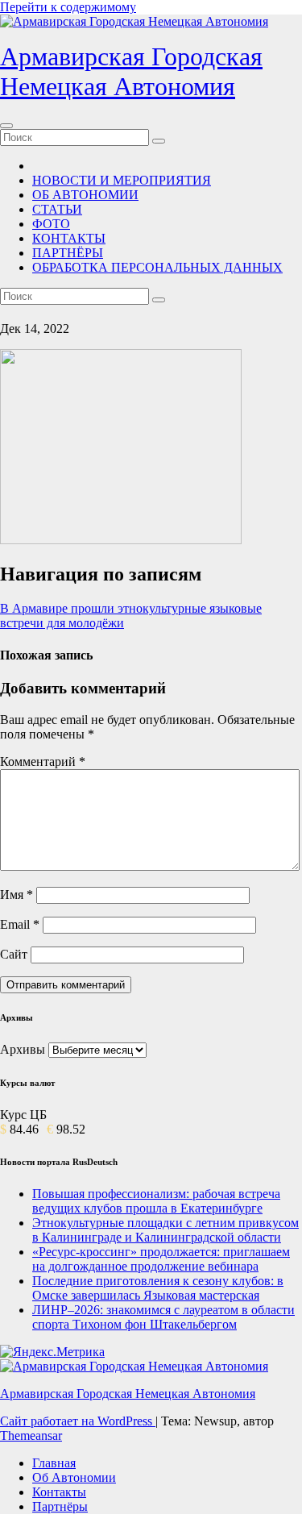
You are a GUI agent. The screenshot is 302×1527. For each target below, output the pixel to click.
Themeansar (31, 1435)
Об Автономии (74, 1477)
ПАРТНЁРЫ (67, 253)
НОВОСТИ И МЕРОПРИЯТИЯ (121, 180)
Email (19, 924)
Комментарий (42, 761)
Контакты (59, 1492)
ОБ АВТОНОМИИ (85, 195)
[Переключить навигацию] (6, 125)
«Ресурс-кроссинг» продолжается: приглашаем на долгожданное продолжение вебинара (161, 1259)
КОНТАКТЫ (68, 238)
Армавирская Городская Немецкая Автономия (131, 71)
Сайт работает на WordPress (77, 1421)
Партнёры (60, 1506)
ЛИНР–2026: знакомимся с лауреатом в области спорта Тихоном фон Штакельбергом (163, 1317)
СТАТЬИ (57, 209)
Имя (16, 894)
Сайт (13, 954)
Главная (54, 1463)
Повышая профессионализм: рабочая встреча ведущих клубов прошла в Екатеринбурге (156, 1201)
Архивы (22, 1049)
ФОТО (51, 224)
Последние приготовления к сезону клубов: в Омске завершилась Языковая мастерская (157, 1288)
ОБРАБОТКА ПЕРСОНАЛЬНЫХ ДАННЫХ (157, 267)
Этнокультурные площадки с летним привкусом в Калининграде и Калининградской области (165, 1230)
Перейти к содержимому (68, 7)
